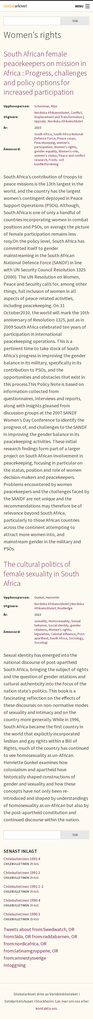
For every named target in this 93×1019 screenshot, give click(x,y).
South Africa (43, 134)
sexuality (40, 621)
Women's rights (65, 147)
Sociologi (41, 642)
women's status (45, 155)
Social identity (58, 625)
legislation (41, 634)
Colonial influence (63, 634)
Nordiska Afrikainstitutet (51, 604)
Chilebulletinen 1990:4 (22, 900)
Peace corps (66, 138)
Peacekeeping (44, 142)
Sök (75, 21)
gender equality (45, 151)
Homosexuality (59, 621)
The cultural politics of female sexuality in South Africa (41, 573)
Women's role (68, 151)
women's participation (52, 144)
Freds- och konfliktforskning (49, 162)
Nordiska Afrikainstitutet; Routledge (59, 606)
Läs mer (61, 1001)
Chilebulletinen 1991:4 (22, 858)
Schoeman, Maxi (45, 106)
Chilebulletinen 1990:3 (22, 914)
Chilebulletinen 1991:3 (22, 872)
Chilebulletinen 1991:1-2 (23, 886)
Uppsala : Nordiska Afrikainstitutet (58, 121)
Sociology (76, 638)
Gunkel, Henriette (46, 597)
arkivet (15, 6)
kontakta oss (46, 1008)
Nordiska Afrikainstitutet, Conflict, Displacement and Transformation (58, 114)
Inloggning (15, 965)
